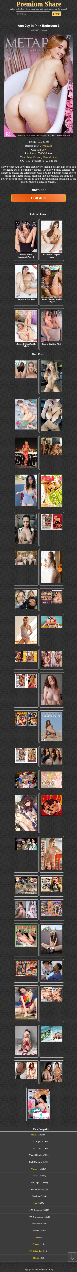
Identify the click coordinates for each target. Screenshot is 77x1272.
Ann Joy (41, 149)
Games (36, 1237)
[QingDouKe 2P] (51, 567)
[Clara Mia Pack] (26, 630)
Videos (34, 1169)
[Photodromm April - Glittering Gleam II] (51, 854)
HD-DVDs (35, 1148)
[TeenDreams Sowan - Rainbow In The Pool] (26, 1003)
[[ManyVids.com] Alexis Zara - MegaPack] (51, 1072)
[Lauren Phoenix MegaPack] (26, 453)
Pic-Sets (44, 30)
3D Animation (36, 1251)
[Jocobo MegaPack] (26, 886)
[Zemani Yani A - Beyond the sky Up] (51, 726)
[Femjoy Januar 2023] (26, 659)
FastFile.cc (38, 198)
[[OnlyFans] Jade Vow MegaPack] (26, 1041)
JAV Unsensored (36, 1217)
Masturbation (50, 157)
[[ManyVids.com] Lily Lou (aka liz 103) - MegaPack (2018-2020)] (26, 910)
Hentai (36, 1258)
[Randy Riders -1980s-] (26, 940)
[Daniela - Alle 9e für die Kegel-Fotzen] (51, 453)
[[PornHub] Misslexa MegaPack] (51, 415)
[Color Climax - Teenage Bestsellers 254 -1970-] (26, 756)
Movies (34, 1135)
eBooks (36, 1230)
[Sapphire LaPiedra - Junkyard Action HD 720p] (26, 529)
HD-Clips (35, 1182)
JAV (35, 1203)
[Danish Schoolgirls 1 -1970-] (51, 910)
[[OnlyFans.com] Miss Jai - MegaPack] (26, 599)
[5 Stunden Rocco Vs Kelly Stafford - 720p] (26, 971)
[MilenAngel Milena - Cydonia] (51, 491)
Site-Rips (36, 1196)
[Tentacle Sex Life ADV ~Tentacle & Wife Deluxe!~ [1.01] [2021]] (51, 780)
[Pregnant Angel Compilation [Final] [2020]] (26, 780)
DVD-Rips (35, 1141)
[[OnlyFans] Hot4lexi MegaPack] (26, 491)
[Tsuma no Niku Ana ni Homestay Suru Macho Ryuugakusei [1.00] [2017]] (26, 415)
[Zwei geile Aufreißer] (51, 1041)
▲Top (50, 1269)
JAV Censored (36, 1210)
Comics (36, 1244)
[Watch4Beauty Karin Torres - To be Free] (51, 940)
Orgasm (37, 157)
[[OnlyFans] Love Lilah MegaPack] (51, 690)
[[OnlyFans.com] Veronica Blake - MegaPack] (26, 1072)
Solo (29, 157)
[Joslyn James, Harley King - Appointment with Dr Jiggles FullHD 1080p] (51, 971)
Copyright (28, 1269)
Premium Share (38, 4)
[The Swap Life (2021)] (38, 1104)
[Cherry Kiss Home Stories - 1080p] (51, 1003)
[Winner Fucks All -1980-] (51, 813)
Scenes (35, 1176)
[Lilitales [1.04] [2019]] (26, 854)
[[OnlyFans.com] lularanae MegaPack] (26, 567)
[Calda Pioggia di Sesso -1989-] (51, 886)
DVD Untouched (36, 1162)
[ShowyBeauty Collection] (51, 659)
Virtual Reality (36, 1155)
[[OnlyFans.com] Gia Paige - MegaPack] (51, 756)
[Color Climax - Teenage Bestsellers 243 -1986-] (51, 529)
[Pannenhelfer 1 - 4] (26, 726)
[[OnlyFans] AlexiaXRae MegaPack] (51, 376)
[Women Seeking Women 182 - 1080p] (51, 599)
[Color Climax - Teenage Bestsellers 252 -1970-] (26, 690)
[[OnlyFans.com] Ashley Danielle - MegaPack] (26, 376)
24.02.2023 (46, 145)
